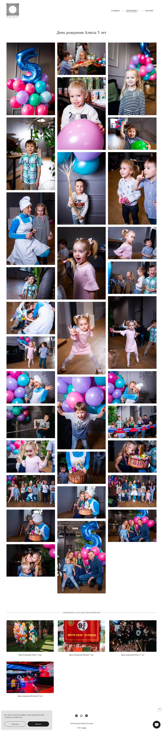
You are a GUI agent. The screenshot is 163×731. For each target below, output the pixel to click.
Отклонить (15, 724)
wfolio (84, 728)
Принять (38, 724)
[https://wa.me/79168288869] (81, 715)
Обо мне (149, 10)
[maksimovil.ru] (12, 10)
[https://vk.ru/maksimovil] (76, 715)
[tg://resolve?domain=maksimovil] (86, 715)
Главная (115, 10)
